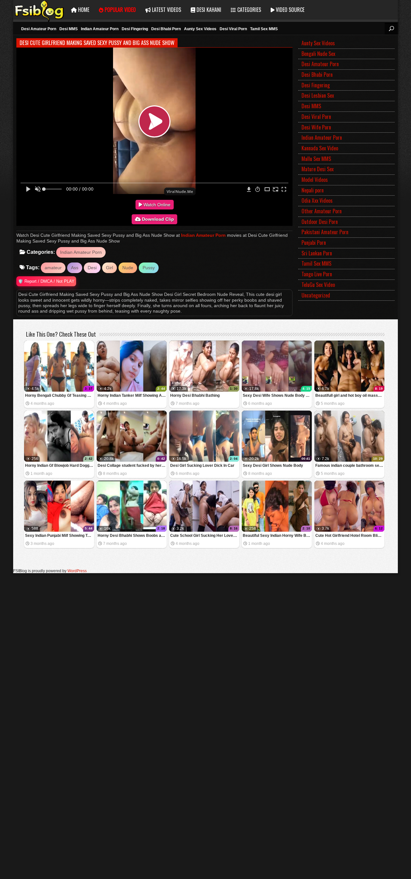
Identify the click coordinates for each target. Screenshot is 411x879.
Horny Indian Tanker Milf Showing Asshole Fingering (132, 395)
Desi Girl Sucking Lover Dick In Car (202, 465)
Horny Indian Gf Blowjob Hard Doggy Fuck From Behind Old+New (59, 465)
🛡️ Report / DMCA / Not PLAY (46, 281)
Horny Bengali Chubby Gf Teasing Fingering (59, 395)
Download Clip (157, 219)
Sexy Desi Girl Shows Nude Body (273, 465)
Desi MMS (311, 106)
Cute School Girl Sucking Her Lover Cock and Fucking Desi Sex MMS (204, 535)
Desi (92, 267)
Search (391, 28)
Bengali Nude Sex (318, 54)
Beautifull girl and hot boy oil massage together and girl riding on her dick (349, 395)
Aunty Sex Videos (318, 43)
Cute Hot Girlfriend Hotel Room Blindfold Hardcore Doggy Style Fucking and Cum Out (349, 535)
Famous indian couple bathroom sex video (349, 465)
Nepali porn (313, 190)
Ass (74, 267)
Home (83, 9)
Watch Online (156, 204)
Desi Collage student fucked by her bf (132, 465)
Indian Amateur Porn (203, 235)
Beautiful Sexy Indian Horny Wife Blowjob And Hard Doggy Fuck (277, 535)
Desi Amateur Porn (320, 64)
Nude (127, 267)
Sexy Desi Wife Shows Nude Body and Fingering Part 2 (277, 395)
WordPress (77, 571)
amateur (53, 267)
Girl (109, 267)
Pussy (149, 267)
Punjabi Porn (314, 242)
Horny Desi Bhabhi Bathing (195, 395)
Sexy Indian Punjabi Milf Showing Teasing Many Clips (59, 535)
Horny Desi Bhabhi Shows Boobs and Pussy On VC (132, 535)
